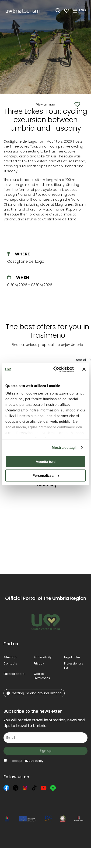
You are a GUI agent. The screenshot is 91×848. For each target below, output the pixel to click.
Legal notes (72, 657)
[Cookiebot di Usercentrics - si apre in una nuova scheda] (55, 369)
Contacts (10, 663)
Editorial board (14, 674)
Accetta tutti (46, 462)
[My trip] (66, 10)
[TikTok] (34, 788)
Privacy (39, 663)
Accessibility (43, 657)
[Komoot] (53, 788)
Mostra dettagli (64, 447)
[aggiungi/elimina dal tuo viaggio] (32, 500)
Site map (10, 657)
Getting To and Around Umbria (37, 693)
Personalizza (42, 475)
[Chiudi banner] (84, 369)
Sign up (46, 750)
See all (82, 360)
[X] (15, 788)
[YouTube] (43, 788)
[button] (83, 10)
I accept (26, 761)
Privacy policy (33, 761)
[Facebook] (6, 788)
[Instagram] (25, 788)
